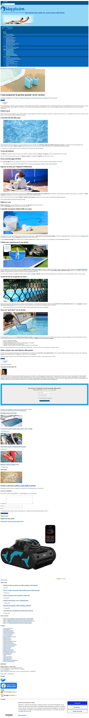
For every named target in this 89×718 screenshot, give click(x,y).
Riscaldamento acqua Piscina (12, 43)
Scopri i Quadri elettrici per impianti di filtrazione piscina (13, 199)
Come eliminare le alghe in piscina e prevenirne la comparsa (16, 409)
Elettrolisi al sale (9, 51)
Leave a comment (44, 98)
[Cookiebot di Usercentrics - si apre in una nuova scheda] (9, 715)
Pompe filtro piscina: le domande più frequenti (13, 446)
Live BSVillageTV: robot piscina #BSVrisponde (13, 410)
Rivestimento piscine (10, 44)
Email (2, 508)
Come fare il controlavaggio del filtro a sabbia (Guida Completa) (43, 163)
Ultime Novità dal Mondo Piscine (13, 59)
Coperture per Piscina (10, 37)
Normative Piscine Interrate (12, 61)
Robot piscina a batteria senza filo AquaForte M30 (12, 521)
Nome (2, 505)
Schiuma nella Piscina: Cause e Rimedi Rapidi (15, 600)
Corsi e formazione (10, 60)
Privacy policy (4, 673)
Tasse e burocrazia (10, 62)
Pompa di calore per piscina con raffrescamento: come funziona (20, 585)
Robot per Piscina (10, 42)
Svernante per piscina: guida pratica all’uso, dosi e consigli (16, 428)
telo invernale (38, 269)
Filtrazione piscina (10, 53)
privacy (50, 398)
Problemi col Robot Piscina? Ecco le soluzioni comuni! (20, 621)
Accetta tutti (77, 703)
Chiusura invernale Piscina (12, 55)
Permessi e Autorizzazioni (11, 63)
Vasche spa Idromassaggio (12, 66)
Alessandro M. (4, 98)
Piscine (4, 33)
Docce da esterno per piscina (12, 47)
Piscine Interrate (9, 34)
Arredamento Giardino (8, 46)
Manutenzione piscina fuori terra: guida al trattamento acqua (21, 620)
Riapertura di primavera (11, 54)
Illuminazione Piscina (10, 40)
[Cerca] (1, 4)
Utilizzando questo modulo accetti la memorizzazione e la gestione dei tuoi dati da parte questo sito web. (25, 510)
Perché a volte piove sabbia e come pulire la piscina (18, 485)
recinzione (79, 303)
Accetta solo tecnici (77, 711)
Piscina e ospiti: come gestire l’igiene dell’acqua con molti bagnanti (21, 590)
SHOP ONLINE (4, 580)
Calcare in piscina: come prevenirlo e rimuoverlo (16, 595)
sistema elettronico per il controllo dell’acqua (15, 347)
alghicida (84, 236)
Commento (3, 503)
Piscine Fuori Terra (10, 35)
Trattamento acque (10, 50)
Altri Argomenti (6, 56)
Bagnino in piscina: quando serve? (10, 464)
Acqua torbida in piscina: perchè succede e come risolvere (20, 618)
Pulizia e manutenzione (8, 49)
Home (4, 31)
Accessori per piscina (8, 36)
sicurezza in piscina (7, 364)
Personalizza (76, 707)
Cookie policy (11, 673)
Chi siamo (5, 1)
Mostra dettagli (22, 715)
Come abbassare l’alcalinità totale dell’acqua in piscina (18, 610)
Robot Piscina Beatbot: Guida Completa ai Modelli (17, 605)
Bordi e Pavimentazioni (11, 48)
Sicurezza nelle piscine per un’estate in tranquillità (37, 307)
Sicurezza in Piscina (10, 41)
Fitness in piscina (10, 38)
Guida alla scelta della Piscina (12, 57)
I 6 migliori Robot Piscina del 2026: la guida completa (20, 623)
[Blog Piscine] (7, 29)
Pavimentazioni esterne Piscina (10, 644)
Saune (7, 64)
